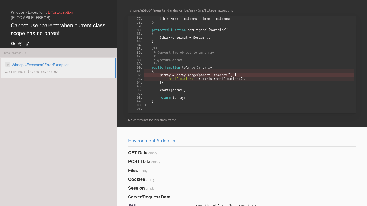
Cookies (136, 179)
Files (133, 170)
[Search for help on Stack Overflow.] (27, 43)
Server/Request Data (149, 197)
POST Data (139, 161)
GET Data (137, 152)
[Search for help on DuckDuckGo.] (20, 43)
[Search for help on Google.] (13, 43)
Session (136, 188)
